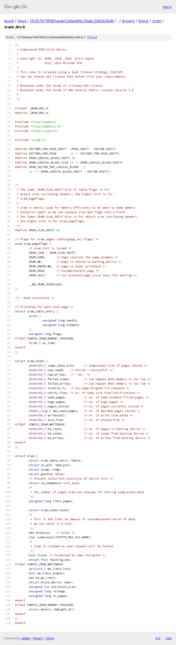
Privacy (37, 638)
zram (157, 20)
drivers (128, 20)
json (168, 638)
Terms (49, 638)
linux (22, 20)
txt (158, 638)
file (92, 37)
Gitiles (26, 638)
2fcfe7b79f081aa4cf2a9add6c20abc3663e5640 (72, 20)
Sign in (167, 7)
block (143, 20)
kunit (9, 20)
